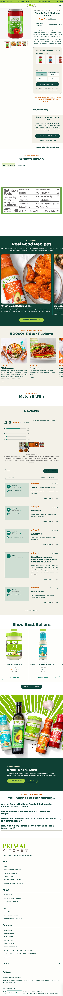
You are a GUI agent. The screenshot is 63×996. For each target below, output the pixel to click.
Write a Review (51, 471)
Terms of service (25, 991)
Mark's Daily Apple (11, 915)
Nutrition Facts (9, 165)
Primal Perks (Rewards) (13, 918)
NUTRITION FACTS (39, 25)
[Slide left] (2, 45)
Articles (7, 908)
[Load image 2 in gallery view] (13, 44)
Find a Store (8, 937)
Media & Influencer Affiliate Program (18, 950)
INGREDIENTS (52, 25)
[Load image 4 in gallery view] (24, 44)
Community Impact (11, 901)
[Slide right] (29, 45)
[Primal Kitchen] (31, 6)
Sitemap (7, 957)
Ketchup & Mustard (11, 873)
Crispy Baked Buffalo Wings (16, 306)
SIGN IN (31, 780)
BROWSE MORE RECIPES (31, 320)
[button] (47, 19)
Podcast (7, 911)
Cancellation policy (37, 991)
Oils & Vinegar (9, 876)
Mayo (6, 866)
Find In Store (53, 147)
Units (53, 73)
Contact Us (8, 940)
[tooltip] (36, 454)
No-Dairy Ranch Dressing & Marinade (42, 664)
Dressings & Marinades (12, 869)
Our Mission (8, 895)
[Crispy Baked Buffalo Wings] (26, 279)
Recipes (7, 905)
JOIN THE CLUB (16, 780)
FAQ (60, 25)
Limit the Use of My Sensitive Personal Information (44, 993)
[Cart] (60, 5)
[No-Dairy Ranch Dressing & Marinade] (43, 645)
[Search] (55, 5)
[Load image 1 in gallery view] (7, 45)
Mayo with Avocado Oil (14, 664)
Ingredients (22, 165)
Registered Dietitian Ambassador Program (20, 953)
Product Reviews (10, 947)
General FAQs (9, 943)
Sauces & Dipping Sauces (13, 880)
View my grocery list (47, 140)
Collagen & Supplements (13, 883)
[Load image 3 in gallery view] (19, 44)
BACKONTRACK (7, 1)
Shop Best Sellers (31, 686)
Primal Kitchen (11, 988)
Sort (43, 478)
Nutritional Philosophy (13, 898)
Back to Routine (46, 1)
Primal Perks (49, 97)
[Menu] (2, 5)
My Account (8, 930)
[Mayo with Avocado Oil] (14, 645)
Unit (41, 74)
